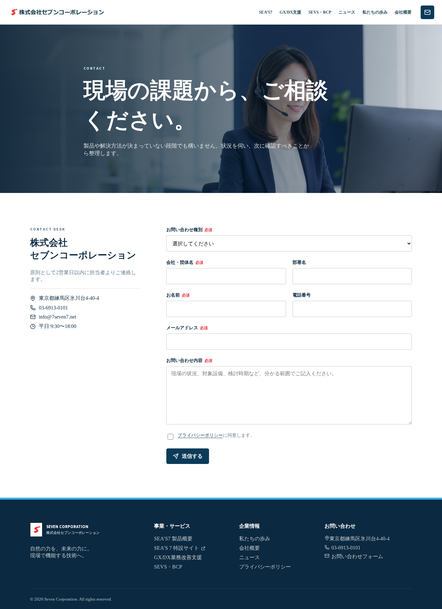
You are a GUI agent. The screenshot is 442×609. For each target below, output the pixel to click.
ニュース (346, 12)
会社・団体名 (184, 262)
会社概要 (403, 12)
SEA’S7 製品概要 (173, 538)
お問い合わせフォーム (357, 556)
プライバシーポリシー (200, 435)
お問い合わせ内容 (189, 360)
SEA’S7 (265, 12)
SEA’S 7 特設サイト (176, 548)
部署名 (299, 262)
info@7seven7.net (57, 317)
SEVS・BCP (319, 12)
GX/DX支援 (290, 12)
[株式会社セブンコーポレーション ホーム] (56, 12)
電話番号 (302, 295)
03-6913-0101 (53, 307)
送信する (192, 456)
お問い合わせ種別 (189, 229)
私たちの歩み (375, 12)
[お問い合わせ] (427, 12)
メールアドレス (187, 327)
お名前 (178, 295)
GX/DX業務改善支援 (178, 557)
